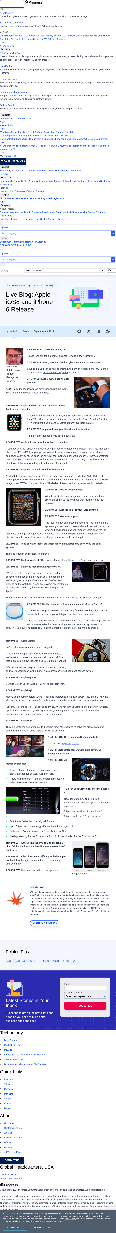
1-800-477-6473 (8, 245)
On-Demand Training (33, 191)
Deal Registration (32, 200)
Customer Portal (28, 170)
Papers (31, 181)
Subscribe (85, 1005)
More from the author (44, 923)
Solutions (5, 49)
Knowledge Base (77, 181)
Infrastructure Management (14, 92)
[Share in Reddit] (107, 331)
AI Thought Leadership (11, 22)
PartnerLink (18, 241)
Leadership (25, 212)
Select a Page (33, 270)
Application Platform (54, 132)
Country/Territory (72, 993)
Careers (51, 219)
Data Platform (7, 35)
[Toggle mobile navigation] (2, 264)
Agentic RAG (21, 35)
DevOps (4, 139)
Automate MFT (7, 151)
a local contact (14, 1178)
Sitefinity (23, 135)
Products (5, 115)
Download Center (45, 170)
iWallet (56, 961)
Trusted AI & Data (9, 118)
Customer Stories (13, 1128)
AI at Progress (7, 13)
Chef (10, 139)
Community (75, 170)
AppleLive (20, 961)
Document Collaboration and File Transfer (25, 1064)
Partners (5, 194)
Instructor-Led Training (11, 191)
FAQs (10, 184)
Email (67, 984)
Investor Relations (9, 219)
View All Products (13, 161)
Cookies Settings (41, 1227)
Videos (49, 181)
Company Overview (9, 212)
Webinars (40, 181)
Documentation (61, 181)
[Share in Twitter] (88, 331)
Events (96, 181)
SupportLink (6, 241)
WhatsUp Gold (91, 139)
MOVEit (64, 135)
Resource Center (19, 181)
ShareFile (49, 135)
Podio (57, 135)
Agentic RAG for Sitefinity (40, 35)
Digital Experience (9, 79)
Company (5, 205)
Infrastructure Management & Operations (34, 139)
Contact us (12, 1160)
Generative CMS (89, 35)
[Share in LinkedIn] (98, 331)
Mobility (49, 286)
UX (74, 961)
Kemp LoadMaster (74, 139)
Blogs (89, 181)
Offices (59, 219)
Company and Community (18, 286)
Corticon (38, 132)
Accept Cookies (15, 1227)
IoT (37, 961)
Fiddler (42, 145)
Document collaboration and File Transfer (78, 145)
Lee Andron (14, 331)
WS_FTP (12, 156)
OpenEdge (70, 132)
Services (4, 174)
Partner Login (40, 198)
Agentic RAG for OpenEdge (67, 35)
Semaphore (17, 132)
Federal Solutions (8, 105)
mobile (66, 961)
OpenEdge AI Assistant (11, 39)
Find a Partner (7, 198)
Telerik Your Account (35, 241)
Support (5, 167)
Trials (7, 1084)
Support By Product (10, 170)
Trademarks (99, 1199)
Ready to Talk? (23, 245)
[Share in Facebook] (79, 331)
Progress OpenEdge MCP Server (40, 39)
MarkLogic (5, 132)
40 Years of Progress (14, 1152)
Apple (10, 961)
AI (2, 9)
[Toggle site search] (1, 249)
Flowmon (60, 139)
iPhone (46, 961)
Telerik (31, 135)
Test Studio (51, 145)
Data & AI (38, 286)
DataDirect (28, 132)
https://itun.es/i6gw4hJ (55, 372)
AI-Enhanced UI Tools (10, 145)
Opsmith (32, 41)
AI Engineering (7, 46)
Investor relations (13, 1137)
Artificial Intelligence (10, 53)
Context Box (104, 35)
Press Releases (26, 219)
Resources (6, 177)
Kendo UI (39, 135)
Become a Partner (24, 198)
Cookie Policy (70, 1218)
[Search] (1, 223)
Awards (8, 1132)
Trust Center (41, 219)
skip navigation (12, 3)
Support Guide (62, 170)
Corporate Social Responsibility (71, 212)
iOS (30, 961)
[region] (58, 1221)
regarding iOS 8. (70, 743)
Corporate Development (43, 212)
